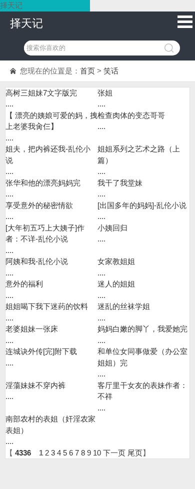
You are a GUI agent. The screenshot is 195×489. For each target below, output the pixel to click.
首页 (87, 70)
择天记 (26, 23)
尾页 (135, 452)
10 (97, 452)
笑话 (111, 70)
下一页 (114, 452)
